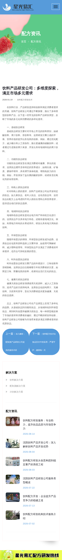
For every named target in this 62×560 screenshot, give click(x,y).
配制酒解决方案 (17, 386)
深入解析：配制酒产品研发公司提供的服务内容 (15, 342)
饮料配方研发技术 (24, 100)
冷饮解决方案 (16, 391)
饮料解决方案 (16, 380)
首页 (23, 41)
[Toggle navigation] (56, 6)
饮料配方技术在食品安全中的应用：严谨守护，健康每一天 (44, 342)
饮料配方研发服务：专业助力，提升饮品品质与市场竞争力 (39, 424)
